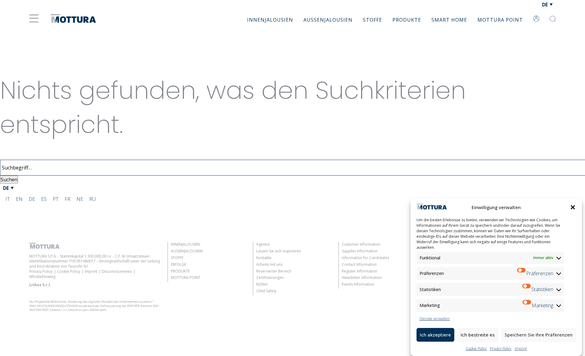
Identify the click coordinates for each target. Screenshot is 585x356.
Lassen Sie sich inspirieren (278, 251)
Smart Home (449, 19)
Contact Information (359, 264)
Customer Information (361, 244)
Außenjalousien (328, 19)
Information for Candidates (365, 257)
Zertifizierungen (270, 277)
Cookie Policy (476, 348)
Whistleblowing (42, 276)
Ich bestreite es (478, 335)
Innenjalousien (270, 19)
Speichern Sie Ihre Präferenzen (539, 335)
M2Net (262, 284)
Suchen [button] (9, 179)
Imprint (521, 348)
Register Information (359, 271)
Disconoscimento (117, 271)
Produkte (406, 19)
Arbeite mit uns (269, 264)
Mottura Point (500, 19)
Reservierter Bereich (273, 271)
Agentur (263, 244)
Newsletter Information (362, 277)
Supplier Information (360, 251)
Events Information (358, 284)
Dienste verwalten (435, 318)
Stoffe (372, 19)
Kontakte (263, 257)
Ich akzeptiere (435, 335)
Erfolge (178, 264)
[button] (573, 207)
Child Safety (266, 291)
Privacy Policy (501, 348)
